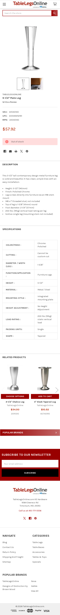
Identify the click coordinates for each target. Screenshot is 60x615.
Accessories (38, 552)
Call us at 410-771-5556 (30, 510)
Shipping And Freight (12, 557)
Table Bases (38, 547)
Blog (4, 542)
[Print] (16, 151)
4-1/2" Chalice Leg (15, 402)
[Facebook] (4, 151)
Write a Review (9, 102)
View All (34, 591)
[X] (21, 151)
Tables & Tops (39, 557)
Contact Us (8, 547)
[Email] (10, 151)
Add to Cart (45, 396)
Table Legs (37, 542)
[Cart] (55, 4)
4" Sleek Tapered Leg (45, 402)
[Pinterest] (27, 151)
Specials (36, 562)
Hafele (34, 586)
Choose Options (15, 396)
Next (57, 390)
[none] (30, 47)
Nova (33, 581)
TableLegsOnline (10, 581)
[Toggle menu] (4, 4)
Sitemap (6, 562)
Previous (3, 390)
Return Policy (9, 552)
